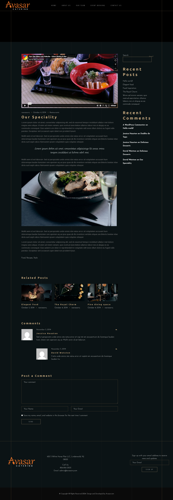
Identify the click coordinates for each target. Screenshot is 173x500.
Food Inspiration (129, 88)
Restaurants (54, 112)
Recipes (30, 258)
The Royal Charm (66, 304)
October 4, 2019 (40, 112)
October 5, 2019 (28, 308)
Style (36, 258)
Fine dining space (99, 304)
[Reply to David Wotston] (116, 349)
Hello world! (128, 81)
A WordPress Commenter (134, 125)
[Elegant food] (36, 292)
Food (23, 258)
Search (125, 55)
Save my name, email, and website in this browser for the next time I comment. (56, 415)
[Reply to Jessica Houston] (116, 329)
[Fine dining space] (103, 292)
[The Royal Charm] (70, 292)
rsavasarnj (25, 112)
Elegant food (29, 304)
